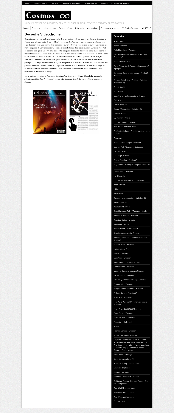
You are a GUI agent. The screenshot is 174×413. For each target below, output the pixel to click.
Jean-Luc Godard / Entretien (125, 220)
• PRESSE (146, 28)
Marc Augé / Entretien (122, 258)
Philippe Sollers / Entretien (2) (125, 293)
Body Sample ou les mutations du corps (129, 96)
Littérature (47, 28)
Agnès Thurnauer (120, 46)
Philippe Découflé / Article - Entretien (48, 142)
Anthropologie (92, 28)
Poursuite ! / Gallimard (122, 322)
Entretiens (36, 28)
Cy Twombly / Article (122, 118)
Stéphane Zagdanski (122, 368)
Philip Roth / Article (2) (122, 297)
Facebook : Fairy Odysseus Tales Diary (115, 4)
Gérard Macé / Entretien (123, 172)
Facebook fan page (149, 3)
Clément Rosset (120, 114)
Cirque (69, 28)
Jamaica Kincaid (120, 202)
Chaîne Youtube (91, 4)
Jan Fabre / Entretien (122, 207)
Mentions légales (41, 4)
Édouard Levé (119, 401)
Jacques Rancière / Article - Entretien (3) (130, 198)
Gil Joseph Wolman (121, 156)
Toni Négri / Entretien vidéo (124, 388)
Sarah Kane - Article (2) (123, 355)
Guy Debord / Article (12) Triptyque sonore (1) (132, 165)
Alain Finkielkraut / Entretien (125, 50)
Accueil (26, 28)
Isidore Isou (118, 189)
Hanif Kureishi (119, 176)
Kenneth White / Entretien (124, 245)
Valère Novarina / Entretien (124, 392)
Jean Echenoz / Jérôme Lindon (126, 229)
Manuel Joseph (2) (121, 253)
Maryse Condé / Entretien (124, 267)
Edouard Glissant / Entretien (125, 122)
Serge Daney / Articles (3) (124, 359)
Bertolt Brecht (119, 87)
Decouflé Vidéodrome (42, 34)
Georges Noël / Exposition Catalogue (128, 147)
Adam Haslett (119, 41)
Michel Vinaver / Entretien (124, 275)
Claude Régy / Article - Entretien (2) (128, 109)
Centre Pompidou (120, 105)
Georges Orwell (120, 151)
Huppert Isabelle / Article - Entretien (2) (129, 180)
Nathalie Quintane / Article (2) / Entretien (130, 280)
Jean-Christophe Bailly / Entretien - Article (130, 211)
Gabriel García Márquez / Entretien (127, 143)
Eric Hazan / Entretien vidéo (125, 127)
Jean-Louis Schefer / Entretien (126, 216)
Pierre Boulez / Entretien (123, 313)
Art (54, 28)
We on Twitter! (140, 3)
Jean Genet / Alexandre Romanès (127, 233)
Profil (27, 4)
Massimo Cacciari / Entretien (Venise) (129, 271)
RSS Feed (144, 3)
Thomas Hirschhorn (121, 372)
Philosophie (79, 28)
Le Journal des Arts (121, 249)
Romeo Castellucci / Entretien (125, 335)
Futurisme (118, 138)
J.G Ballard (118, 194)
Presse (116, 327)
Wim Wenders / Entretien (123, 397)
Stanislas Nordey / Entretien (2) (126, 363)
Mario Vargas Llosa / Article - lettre (127, 262)
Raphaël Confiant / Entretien (125, 331)
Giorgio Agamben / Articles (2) (125, 160)
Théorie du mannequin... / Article (126, 377)
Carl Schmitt (119, 100)
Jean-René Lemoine (121, 224)
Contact (55, 4)
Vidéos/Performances (130, 28)
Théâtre (62, 28)
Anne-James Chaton (122, 62)
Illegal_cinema (119, 185)
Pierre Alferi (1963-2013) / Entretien (127, 309)
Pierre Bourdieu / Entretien (124, 318)
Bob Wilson (118, 91)
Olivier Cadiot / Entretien (123, 284)
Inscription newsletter (71, 4)
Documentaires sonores (110, 28)
